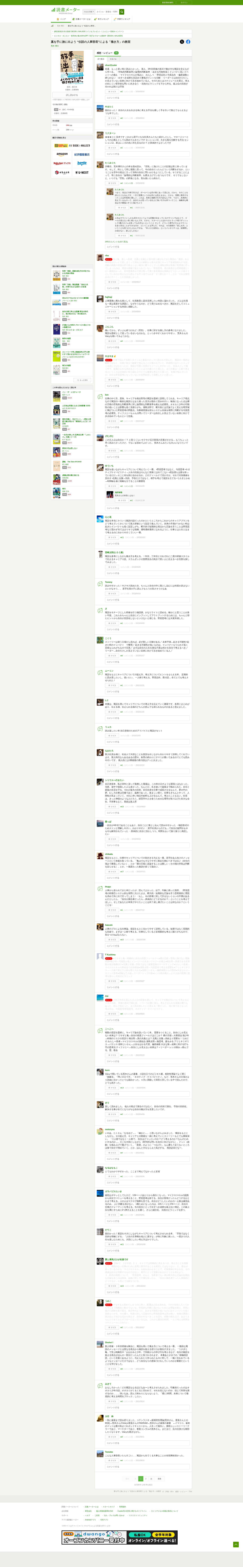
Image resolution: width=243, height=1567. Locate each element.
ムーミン (109, 670)
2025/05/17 (136, 282)
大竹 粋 (109, 1416)
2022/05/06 (141, 1088)
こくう (108, 638)
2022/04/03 (140, 1114)
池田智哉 (118, 492)
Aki (106, 996)
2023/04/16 (136, 593)
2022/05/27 (140, 981)
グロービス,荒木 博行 (69, 301)
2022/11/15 (140, 712)
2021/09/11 (140, 1437)
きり (107, 1103)
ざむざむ (109, 436)
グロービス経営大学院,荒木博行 (73, 357)
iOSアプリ (104, 1520)
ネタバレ (113, 59)
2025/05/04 (136, 311)
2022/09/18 (136, 839)
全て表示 (100, 59)
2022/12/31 (140, 685)
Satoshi (108, 925)
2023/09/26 (136, 567)
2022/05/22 (140, 1014)
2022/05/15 (140, 1055)
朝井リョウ (66, 395)
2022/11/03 (136, 736)
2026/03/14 (140, 91)
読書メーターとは (91, 1507)
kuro (107, 1070)
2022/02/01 (140, 1215)
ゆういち (109, 465)
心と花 (108, 517)
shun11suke (111, 65)
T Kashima (110, 954)
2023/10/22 (141, 537)
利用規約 (122, 1507)
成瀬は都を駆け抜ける (70, 475)
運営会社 (88, 1511)
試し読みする (72, 95)
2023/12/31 (140, 451)
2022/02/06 (140, 1176)
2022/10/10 (140, 765)
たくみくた (110, 163)
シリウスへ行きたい (114, 780)
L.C (106, 700)
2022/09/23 (141, 806)
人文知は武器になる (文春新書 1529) (76, 406)
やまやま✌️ (110, 356)
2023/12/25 (140, 486)
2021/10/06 (140, 1369)
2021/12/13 (141, 1286)
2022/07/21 (141, 872)
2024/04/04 (140, 380)
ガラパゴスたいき (113, 1191)
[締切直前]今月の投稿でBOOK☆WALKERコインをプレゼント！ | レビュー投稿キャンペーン (89, 31)
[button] (121, 12)
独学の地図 (66, 338)
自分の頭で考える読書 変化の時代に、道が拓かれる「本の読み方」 (75, 313)
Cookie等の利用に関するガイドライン (132, 1511)
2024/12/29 (140, 341)
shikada (109, 854)
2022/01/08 (141, 1244)
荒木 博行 (60, 26)
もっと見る (84, 380)
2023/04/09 (140, 623)
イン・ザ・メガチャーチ (71, 392)
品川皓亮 (65, 426)
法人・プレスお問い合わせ (114, 1515)
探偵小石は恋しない (69, 448)
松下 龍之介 (66, 439)
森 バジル (65, 451)
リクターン (110, 133)
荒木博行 (65, 368)
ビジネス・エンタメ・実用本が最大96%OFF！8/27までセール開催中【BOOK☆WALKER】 (88, 36)
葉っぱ (108, 821)
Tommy (108, 582)
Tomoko (109, 1452)
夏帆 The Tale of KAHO (71, 462)
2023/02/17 (140, 656)
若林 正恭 (65, 491)
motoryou (110, 1129)
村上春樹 (65, 464)
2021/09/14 (140, 1401)
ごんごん (109, 326)
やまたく (109, 106)
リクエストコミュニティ (138, 1515)
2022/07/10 (140, 910)
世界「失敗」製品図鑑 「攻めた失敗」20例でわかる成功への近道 (75, 286)
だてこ (108, 1230)
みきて (108, 1384)
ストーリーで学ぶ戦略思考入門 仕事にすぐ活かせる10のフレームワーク (76, 353)
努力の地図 (66, 365)
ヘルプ (87, 1515)
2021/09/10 (140, 1460)
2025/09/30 (140, 183)
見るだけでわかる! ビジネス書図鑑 (75, 298)
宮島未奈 (65, 478)
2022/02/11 (140, 1153)
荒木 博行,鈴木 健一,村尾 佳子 (72, 330)
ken (107, 395)
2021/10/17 (140, 1327)
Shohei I (109, 1342)
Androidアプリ (90, 1520)
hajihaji (108, 297)
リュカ (108, 727)
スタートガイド (109, 1507)
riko (107, 255)
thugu (108, 886)
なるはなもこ (111, 1168)
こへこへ (109, 1029)
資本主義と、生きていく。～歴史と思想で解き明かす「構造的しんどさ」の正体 (76, 421)
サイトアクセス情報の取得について (164, 1511)
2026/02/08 (140, 148)
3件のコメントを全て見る (116, 242)
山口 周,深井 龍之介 (69, 408)
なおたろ (109, 750)
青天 (64, 489)
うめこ (108, 1301)
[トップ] (52, 26)
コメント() (128, 91)
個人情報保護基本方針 (104, 1511)
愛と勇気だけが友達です (116, 1259)
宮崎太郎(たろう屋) (114, 552)
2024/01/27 (140, 421)
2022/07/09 (141, 940)
